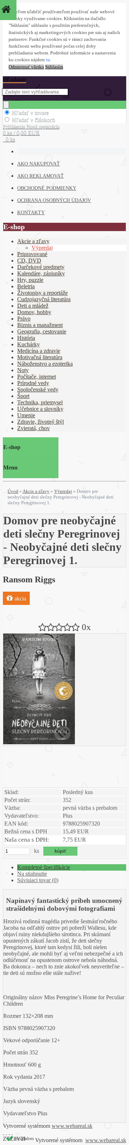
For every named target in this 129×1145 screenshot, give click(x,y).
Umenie (26, 415)
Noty (23, 370)
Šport (23, 396)
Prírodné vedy (33, 383)
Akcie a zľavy (33, 241)
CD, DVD (29, 261)
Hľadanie (14, 79)
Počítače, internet (36, 377)
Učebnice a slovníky (40, 409)
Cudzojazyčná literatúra (44, 299)
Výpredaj (42, 248)
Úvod (13, 491)
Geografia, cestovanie (41, 331)
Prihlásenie (15, 126)
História (26, 338)
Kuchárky (28, 344)
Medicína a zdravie (38, 351)
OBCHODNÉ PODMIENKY (46, 188)
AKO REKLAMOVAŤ (40, 176)
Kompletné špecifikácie (43, 867)
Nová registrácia (43, 126)
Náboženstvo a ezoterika (45, 364)
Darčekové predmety (40, 267)
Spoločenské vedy (37, 389)
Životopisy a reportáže (42, 293)
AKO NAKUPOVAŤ (38, 164)
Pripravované (32, 254)
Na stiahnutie (32, 874)
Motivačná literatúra (39, 357)
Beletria (26, 286)
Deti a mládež (32, 306)
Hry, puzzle (30, 280)
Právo (23, 319)
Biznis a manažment (40, 325)
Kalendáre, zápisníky (41, 273)
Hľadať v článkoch (33, 120)
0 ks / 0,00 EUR (21, 133)
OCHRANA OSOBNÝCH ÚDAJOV (54, 200)
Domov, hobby (34, 312)
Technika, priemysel (40, 402)
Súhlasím (54, 66)
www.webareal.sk (72, 1126)
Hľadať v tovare (30, 113)
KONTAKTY (31, 212)
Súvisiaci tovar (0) (37, 880)
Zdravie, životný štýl (40, 422)
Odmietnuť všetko (26, 66)
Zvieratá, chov (33, 428)
